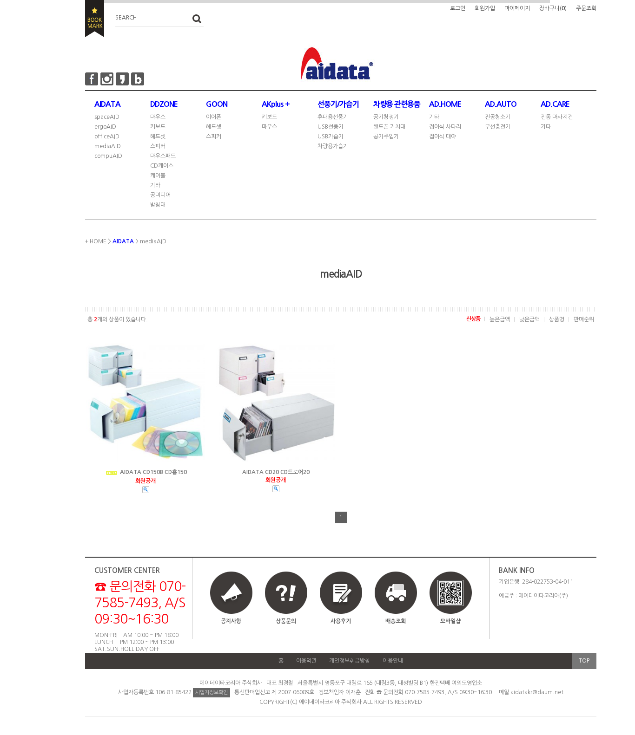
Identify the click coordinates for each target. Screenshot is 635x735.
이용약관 (306, 660)
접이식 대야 (442, 136)
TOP (584, 660)
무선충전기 (497, 127)
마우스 (157, 117)
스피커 (157, 146)
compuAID (108, 156)
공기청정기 (386, 117)
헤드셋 (157, 136)
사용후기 (341, 621)
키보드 (157, 127)
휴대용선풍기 (333, 117)
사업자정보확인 (211, 692)
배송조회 (395, 621)
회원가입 (485, 8)
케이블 (157, 175)
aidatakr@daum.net (536, 692)
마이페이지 (517, 8)
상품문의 (286, 621)
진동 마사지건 (557, 117)
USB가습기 (331, 136)
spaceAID (106, 117)
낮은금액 (529, 319)
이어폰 (213, 117)
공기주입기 (386, 136)
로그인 (457, 8)
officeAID (106, 136)
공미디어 (160, 195)
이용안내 (393, 660)
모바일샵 (450, 621)
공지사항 (231, 621)
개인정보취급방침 (349, 660)
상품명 (556, 319)
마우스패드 (163, 156)
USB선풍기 (331, 127)
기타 (155, 185)
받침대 (157, 205)
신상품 (473, 319)
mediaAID (107, 146)
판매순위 (584, 319)
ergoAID (105, 127)
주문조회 (586, 8)
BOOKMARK (94, 18)
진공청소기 (497, 117)
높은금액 (499, 319)
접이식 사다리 (445, 127)
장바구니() (553, 8)
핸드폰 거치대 (389, 127)
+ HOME (95, 241)
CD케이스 (161, 166)
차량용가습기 (333, 146)
